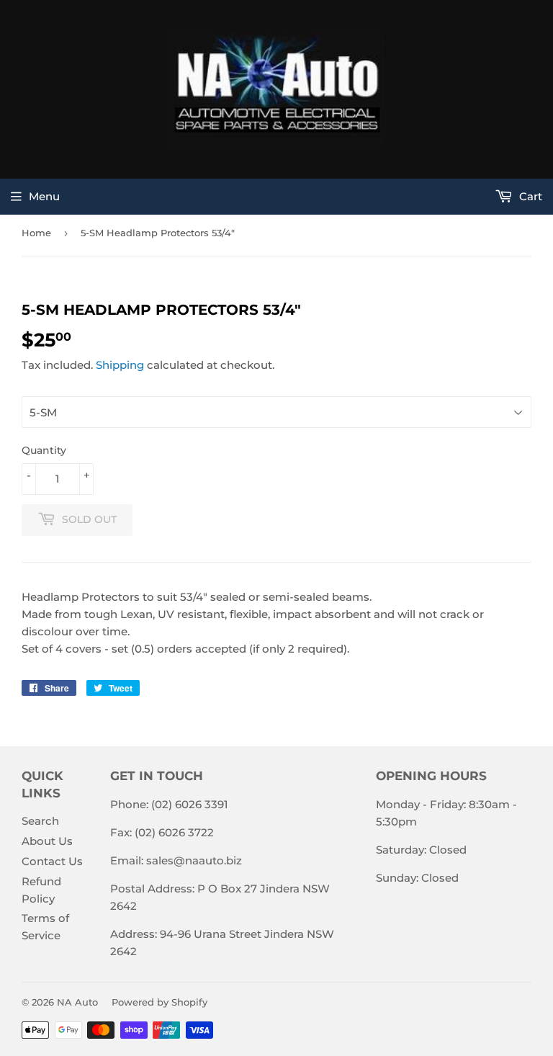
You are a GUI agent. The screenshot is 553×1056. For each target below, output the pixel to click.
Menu (44, 196)
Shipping (120, 365)
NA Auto (77, 1002)
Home (36, 232)
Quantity (44, 450)
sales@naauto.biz (194, 860)
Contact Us (52, 861)
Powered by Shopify (159, 1002)
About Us (47, 841)
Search (40, 821)
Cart (529, 196)
